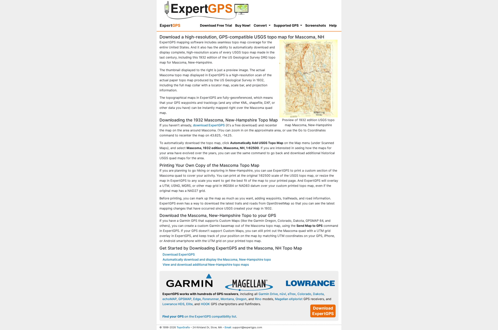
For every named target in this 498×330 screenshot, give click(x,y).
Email (228, 327)
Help (333, 25)
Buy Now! (243, 25)
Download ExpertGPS (179, 254)
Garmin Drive (268, 294)
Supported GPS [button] (286, 25)
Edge (197, 299)
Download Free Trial (216, 25)
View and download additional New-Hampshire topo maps (206, 264)
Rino (258, 299)
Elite (189, 304)
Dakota (318, 294)
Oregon (241, 299)
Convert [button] (261, 25)
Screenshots (315, 25)
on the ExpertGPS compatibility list (199, 316)
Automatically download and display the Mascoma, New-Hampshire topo (217, 259)
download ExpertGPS (209, 125)
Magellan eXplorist (288, 299)
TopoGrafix (183, 327)
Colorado (304, 294)
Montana (227, 299)
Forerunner (211, 299)
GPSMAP (184, 299)
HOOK (205, 304)
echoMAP (169, 299)
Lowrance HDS (173, 304)
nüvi (283, 294)
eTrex (292, 294)
